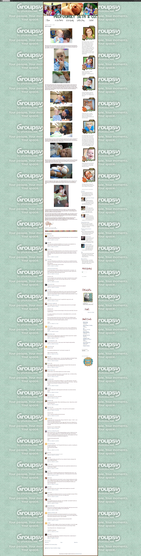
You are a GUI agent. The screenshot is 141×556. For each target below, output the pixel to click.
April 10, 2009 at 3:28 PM (52, 503)
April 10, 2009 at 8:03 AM (52, 343)
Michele (48, 492)
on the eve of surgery (88, 244)
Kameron (48, 363)
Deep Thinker (49, 235)
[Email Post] (55, 227)
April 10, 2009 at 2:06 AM (52, 306)
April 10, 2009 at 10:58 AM (53, 428)
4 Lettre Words (49, 346)
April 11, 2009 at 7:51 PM (52, 538)
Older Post (75, 542)
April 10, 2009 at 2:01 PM (52, 468)
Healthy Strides (85, 343)
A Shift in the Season (86, 332)
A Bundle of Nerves (88, 236)
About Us (86, 206)
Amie (48, 452)
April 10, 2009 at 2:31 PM (52, 484)
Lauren (48, 486)
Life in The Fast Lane (86, 342)
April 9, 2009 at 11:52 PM (52, 256)
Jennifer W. (49, 249)
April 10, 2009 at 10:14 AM (53, 415)
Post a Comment (47, 540)
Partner (84, 326)
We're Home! (48, 26)
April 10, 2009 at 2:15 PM (52, 475)
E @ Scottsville (49, 284)
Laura (48, 499)
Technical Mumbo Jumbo (85, 222)
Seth (56, 228)
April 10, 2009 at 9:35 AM (52, 404)
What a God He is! (84, 258)
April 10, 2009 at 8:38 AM (52, 367)
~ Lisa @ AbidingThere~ (51, 340)
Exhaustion (83, 191)
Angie (48, 242)
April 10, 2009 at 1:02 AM (52, 300)
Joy (48, 522)
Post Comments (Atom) (53, 544)
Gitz (83, 328)
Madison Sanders (50, 370)
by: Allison (49, 464)
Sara (48, 388)
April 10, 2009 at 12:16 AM (53, 281)
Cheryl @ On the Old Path (51, 268)
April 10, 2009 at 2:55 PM (52, 489)
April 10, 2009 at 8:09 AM (52, 360)
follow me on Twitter (91, 312)
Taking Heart (49, 407)
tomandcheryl (49, 379)
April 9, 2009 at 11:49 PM (52, 246)
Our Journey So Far (86, 335)
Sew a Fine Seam (50, 443)
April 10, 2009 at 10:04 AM (53, 410)
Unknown (48, 418)
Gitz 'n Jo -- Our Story (86, 329)
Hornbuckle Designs (78, 553)
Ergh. (82, 252)
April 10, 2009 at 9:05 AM (52, 392)
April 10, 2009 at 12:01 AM (53, 273)
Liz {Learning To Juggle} (51, 303)
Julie (48, 471)
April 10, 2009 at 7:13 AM (52, 338)
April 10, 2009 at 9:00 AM (52, 385)
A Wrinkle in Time (86, 338)
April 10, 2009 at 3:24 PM (52, 496)
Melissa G (49, 326)
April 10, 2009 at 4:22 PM (52, 520)
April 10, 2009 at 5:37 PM (52, 531)
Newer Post (47, 542)
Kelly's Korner (85, 322)
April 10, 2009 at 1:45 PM (52, 461)
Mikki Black (49, 400)
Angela (48, 534)
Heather (48, 477)
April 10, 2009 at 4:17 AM (52, 323)
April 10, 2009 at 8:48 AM (52, 376)
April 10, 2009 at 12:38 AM (53, 287)
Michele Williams (50, 334)
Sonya (48, 297)
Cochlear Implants (51, 228)
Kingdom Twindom (86, 345)
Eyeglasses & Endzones (51, 512)
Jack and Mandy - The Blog (87, 325)
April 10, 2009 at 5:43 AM (52, 331)
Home (61, 542)
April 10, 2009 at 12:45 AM (53, 295)
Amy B (48, 259)
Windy (48, 356)
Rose (48, 457)
